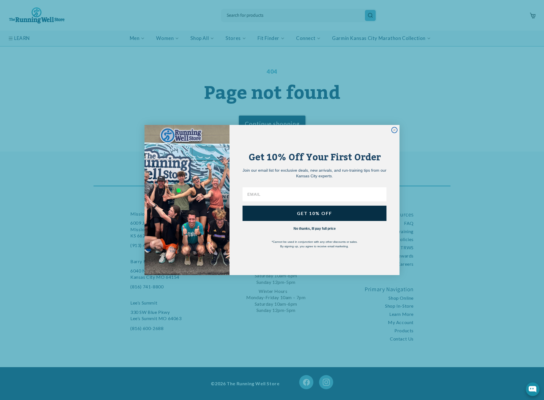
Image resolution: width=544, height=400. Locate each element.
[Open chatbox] (532, 389)
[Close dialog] (394, 130)
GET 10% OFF (314, 213)
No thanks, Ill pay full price (315, 229)
